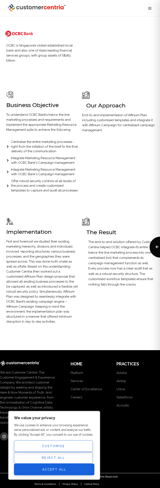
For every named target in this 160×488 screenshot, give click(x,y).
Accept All (54, 469)
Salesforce (124, 397)
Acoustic (122, 405)
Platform (77, 373)
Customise (53, 446)
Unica (120, 389)
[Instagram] (4, 436)
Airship (121, 381)
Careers (76, 397)
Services (77, 381)
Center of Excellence (86, 389)
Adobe (121, 373)
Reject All (53, 457)
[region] (54, 445)
